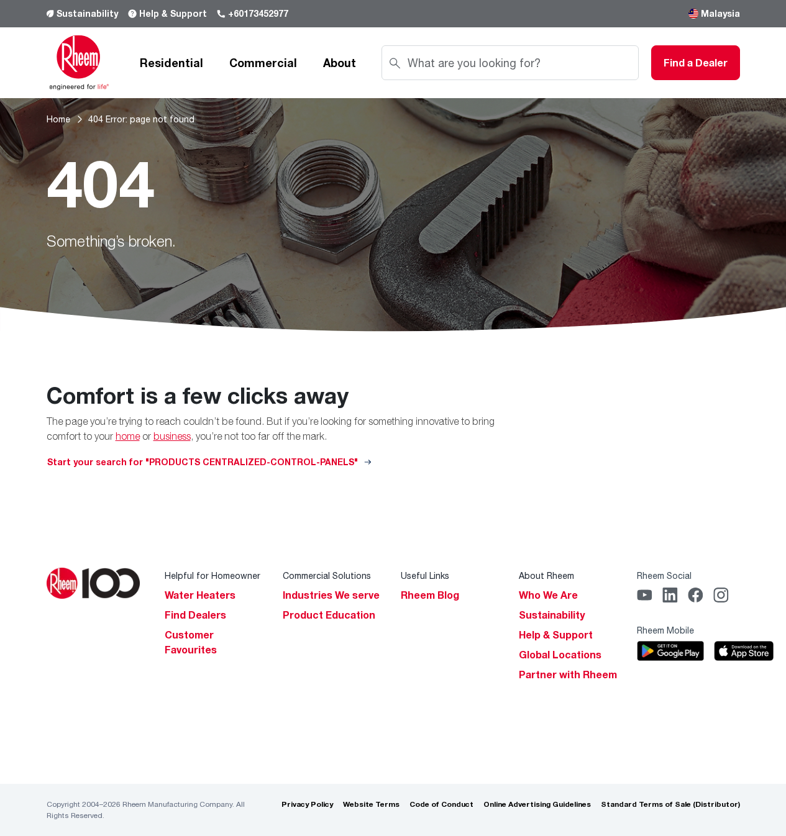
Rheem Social (664, 575)
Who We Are (548, 595)
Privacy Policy (307, 804)
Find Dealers (195, 615)
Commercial (263, 63)
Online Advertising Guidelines (537, 804)
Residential (171, 63)
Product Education (329, 615)
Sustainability (87, 13)
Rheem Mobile (665, 630)
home (128, 436)
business (172, 436)
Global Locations (560, 654)
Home (58, 119)
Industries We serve (331, 595)
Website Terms (371, 804)
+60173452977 (258, 13)
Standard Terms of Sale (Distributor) (670, 804)
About (339, 63)
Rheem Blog (430, 595)
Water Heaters (200, 595)
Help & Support (173, 13)
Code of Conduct (441, 804)
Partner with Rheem (568, 674)
